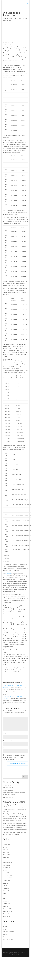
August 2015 (6, 916)
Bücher (5, 926)
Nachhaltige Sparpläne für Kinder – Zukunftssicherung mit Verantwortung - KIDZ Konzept (15, 807)
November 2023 (7, 878)
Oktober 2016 (6, 891)
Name (5, 733)
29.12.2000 (8, 574)
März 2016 (6, 901)
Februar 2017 (6, 888)
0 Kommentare (7, 20)
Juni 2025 (5, 849)
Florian (7, 18)
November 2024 (7, 862)
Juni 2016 (5, 893)
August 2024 (6, 867)
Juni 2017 (5, 883)
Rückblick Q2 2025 (8, 797)
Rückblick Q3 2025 (8, 790)
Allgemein (5, 924)
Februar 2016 (6, 903)
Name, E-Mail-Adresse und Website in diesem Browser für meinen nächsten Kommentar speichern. (14, 757)
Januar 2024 (6, 873)
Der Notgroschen (22, 814)
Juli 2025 (5, 847)
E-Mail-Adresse (7, 741)
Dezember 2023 (7, 875)
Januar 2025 (6, 857)
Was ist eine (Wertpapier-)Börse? (12, 821)
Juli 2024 (5, 870)
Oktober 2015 (6, 914)
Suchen (25, 777)
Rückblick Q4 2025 (8, 787)
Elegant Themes (15, 952)
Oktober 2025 (6, 844)
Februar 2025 (6, 855)
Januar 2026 (6, 842)
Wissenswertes (23, 18)
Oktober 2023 (6, 880)
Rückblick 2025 (7, 785)
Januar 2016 (6, 906)
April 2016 (5, 898)
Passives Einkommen (8, 931)
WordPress (15, 954)
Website (5, 748)
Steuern (5, 937)
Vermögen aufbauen (8, 939)
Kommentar (6, 716)
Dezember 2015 (7, 909)
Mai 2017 (5, 885)
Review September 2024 (9, 814)
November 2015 (7, 911)
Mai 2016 (5, 896)
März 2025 (6, 852)
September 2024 (7, 865)
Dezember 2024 (7, 860)
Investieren (6, 929)
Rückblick (5, 934)
